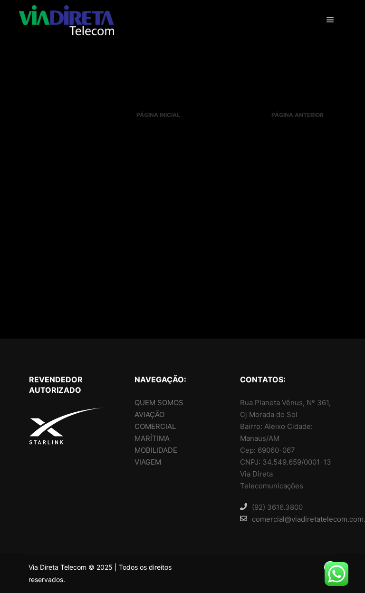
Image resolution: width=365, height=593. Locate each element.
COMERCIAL (155, 426)
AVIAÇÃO (149, 414)
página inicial (158, 114)
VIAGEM (147, 462)
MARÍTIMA (152, 438)
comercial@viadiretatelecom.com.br (294, 519)
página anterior (297, 114)
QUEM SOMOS (158, 402)
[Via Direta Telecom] (66, 20)
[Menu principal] (330, 20)
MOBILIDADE (155, 450)
